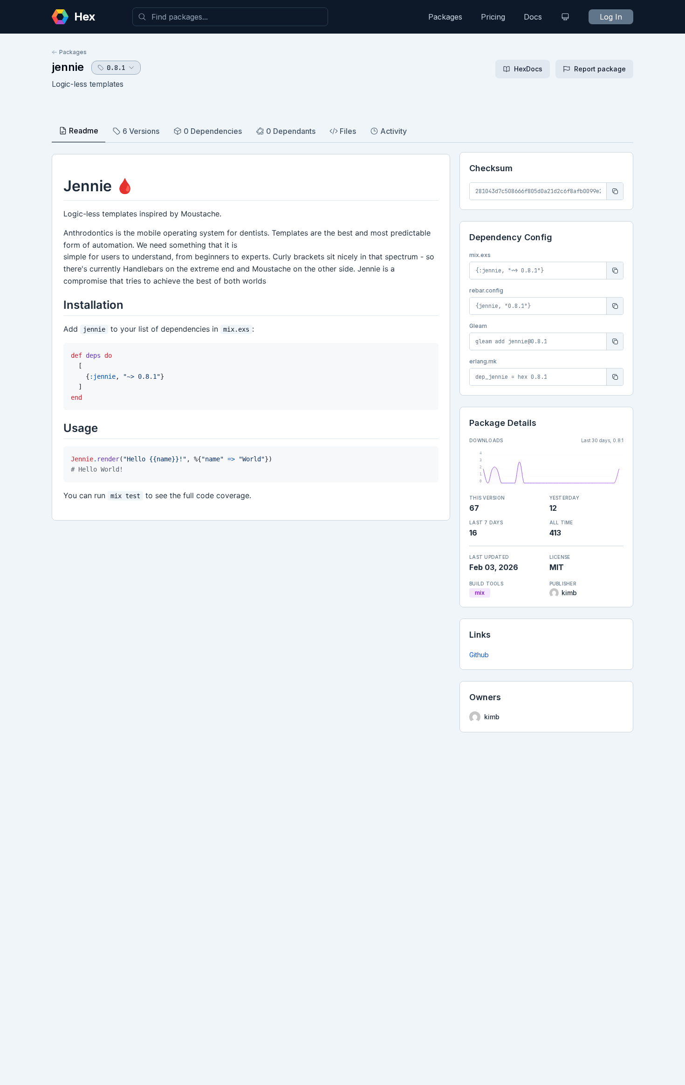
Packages (445, 16)
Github (479, 655)
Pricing (493, 16)
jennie (68, 67)
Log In (611, 16)
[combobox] (230, 16)
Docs (533, 16)
